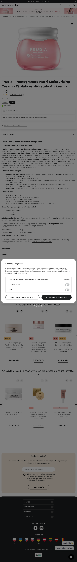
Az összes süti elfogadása (56, 297)
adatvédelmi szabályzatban (13, 273)
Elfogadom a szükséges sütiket (22, 297)
